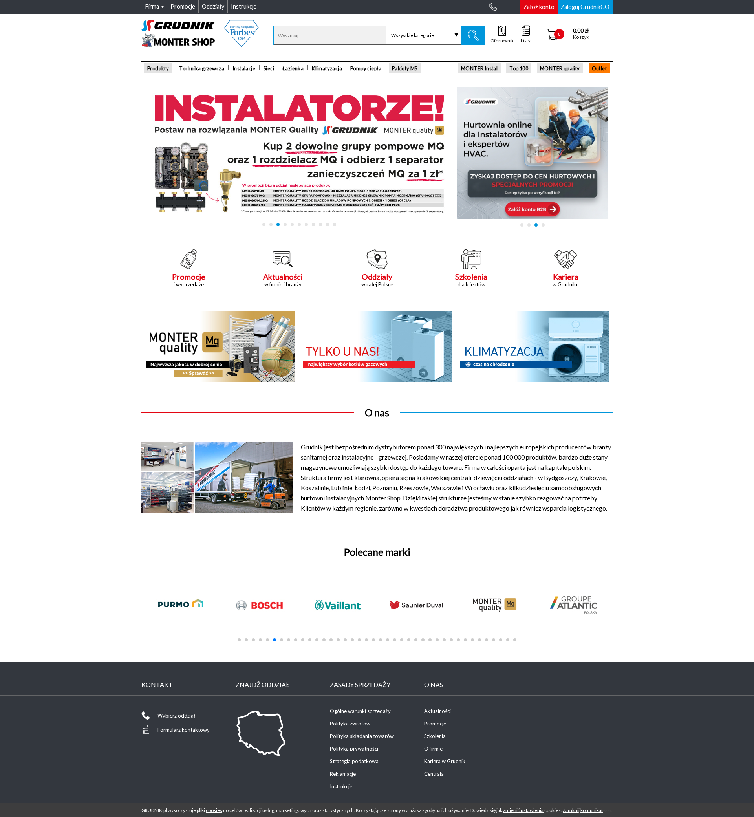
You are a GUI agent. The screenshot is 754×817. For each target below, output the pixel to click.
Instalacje (243, 68)
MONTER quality (560, 68)
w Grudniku (566, 280)
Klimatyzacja (327, 68)
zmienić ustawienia (523, 810)
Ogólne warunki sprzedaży (360, 711)
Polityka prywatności (354, 749)
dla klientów (471, 280)
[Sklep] (200, 44)
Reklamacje (343, 774)
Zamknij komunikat (583, 810)
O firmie (433, 749)
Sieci (269, 68)
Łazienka (293, 68)
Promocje (435, 723)
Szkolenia (435, 736)
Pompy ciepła (366, 68)
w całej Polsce (377, 280)
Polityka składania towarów (362, 736)
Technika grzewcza (201, 68)
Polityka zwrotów (350, 723)
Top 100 (518, 68)
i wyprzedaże (188, 280)
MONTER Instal (479, 68)
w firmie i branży (282, 280)
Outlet (599, 68)
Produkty (158, 68)
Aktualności (437, 711)
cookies (214, 810)
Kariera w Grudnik (444, 761)
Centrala (434, 774)
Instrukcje (341, 786)
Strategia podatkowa (354, 761)
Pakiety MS (404, 68)
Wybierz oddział (176, 716)
